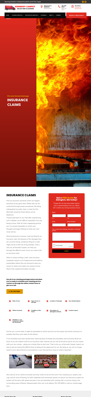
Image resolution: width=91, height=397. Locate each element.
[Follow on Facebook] (83, 2)
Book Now (78, 6)
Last (68, 218)
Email (54, 221)
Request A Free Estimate (76, 15)
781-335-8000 (64, 6)
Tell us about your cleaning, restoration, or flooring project (66, 230)
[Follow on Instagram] (85, 2)
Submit (66, 251)
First (53, 218)
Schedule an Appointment (78, 8)
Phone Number (71, 221)
